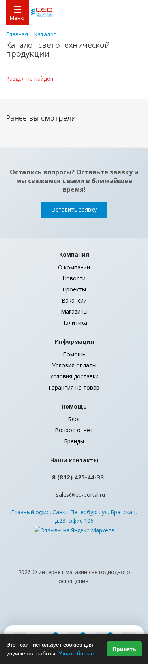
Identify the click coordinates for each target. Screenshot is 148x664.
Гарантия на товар (74, 387)
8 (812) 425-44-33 (78, 477)
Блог (74, 419)
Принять (124, 649)
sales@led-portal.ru (80, 494)
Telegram (104, 611)
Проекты (74, 289)
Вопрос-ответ (74, 430)
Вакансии (74, 300)
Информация (74, 341)
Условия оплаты (74, 365)
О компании (74, 267)
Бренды (74, 441)
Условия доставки (74, 376)
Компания (74, 254)
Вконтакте (44, 611)
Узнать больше (77, 653)
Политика (74, 322)
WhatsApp (84, 611)
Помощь (74, 354)
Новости (74, 278)
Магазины (74, 311)
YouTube (64, 611)
